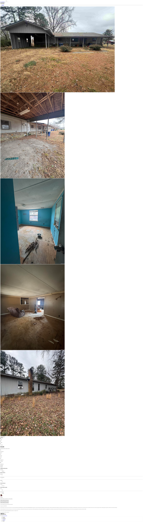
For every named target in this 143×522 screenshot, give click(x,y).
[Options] (1, 436)
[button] (71, 49)
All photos (2, 437)
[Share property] (4, 436)
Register (3, 3)
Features (3, 5)
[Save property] (2, 436)
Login (1, 3)
